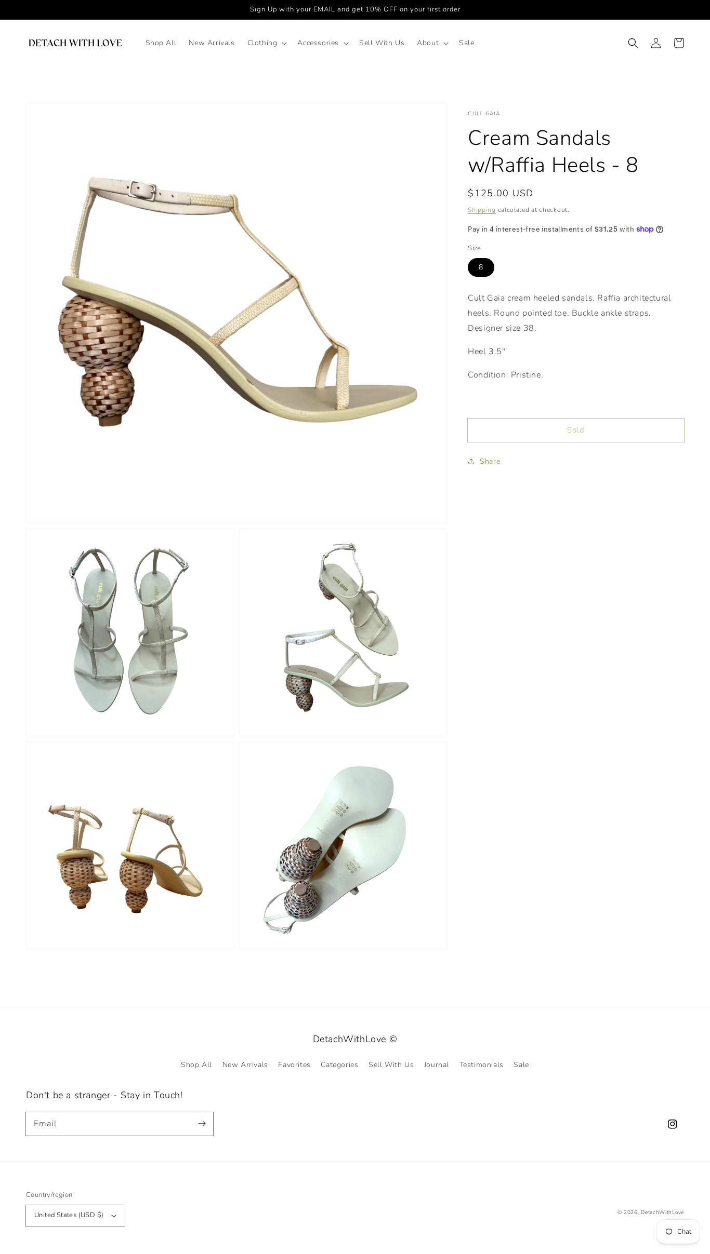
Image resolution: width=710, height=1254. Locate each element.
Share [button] (490, 461)
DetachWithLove (662, 1212)
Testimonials (481, 1065)
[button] (266, 43)
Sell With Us (391, 1065)
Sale (521, 1065)
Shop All (196, 1065)
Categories (339, 1065)
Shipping (482, 210)
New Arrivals (245, 1065)
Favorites (294, 1065)
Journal (436, 1065)
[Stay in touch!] (201, 1123)
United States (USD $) (68, 1215)
